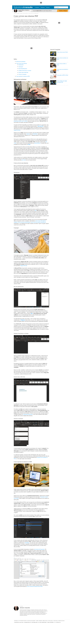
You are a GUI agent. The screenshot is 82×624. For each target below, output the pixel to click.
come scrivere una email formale (24, 222)
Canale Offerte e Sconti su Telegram (23, 11)
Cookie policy (55, 620)
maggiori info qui (17, 130)
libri (32, 313)
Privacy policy (50, 620)
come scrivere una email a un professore (38, 222)
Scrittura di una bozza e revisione (25, 70)
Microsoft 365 (40, 126)
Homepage (16, 620)
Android (28, 134)
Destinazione (21, 64)
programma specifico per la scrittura (20, 121)
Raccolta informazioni (23, 68)
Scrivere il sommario (22, 74)
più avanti (24, 160)
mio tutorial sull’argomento (39, 549)
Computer (37, 7)
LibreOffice (27, 542)
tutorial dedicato (37, 143)
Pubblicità (40, 620)
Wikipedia (23, 320)
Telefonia (43, 7)
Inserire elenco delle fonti (23, 72)
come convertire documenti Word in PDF (34, 586)
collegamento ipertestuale (28, 414)
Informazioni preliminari (20, 61)
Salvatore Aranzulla (17, 17)
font (35, 210)
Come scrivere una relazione (21, 63)
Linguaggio (21, 66)
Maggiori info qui (23, 265)
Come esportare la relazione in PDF (23, 76)
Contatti (37, 620)
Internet (48, 7)
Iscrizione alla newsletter (31, 620)
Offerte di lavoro (45, 620)
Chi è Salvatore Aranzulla (22, 620)
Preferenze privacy (61, 620)
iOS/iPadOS (35, 134)
